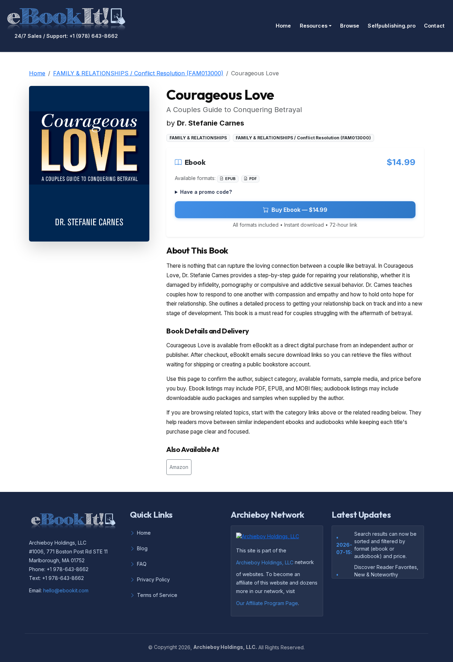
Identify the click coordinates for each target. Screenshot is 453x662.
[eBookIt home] (66, 18)
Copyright (165, 647)
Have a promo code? (206, 192)
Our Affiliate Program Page (267, 603)
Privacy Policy (153, 579)
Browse (350, 26)
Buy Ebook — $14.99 (299, 209)
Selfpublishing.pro (391, 26)
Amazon (179, 467)
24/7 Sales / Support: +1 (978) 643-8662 (66, 36)
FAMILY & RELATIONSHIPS (198, 137)
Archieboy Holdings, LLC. (225, 647)
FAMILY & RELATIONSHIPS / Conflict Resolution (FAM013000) (138, 73)
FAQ (142, 564)
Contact (434, 26)
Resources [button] (313, 26)
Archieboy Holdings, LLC (264, 562)
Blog (142, 548)
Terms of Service (157, 595)
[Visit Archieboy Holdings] (269, 538)
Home (283, 26)
